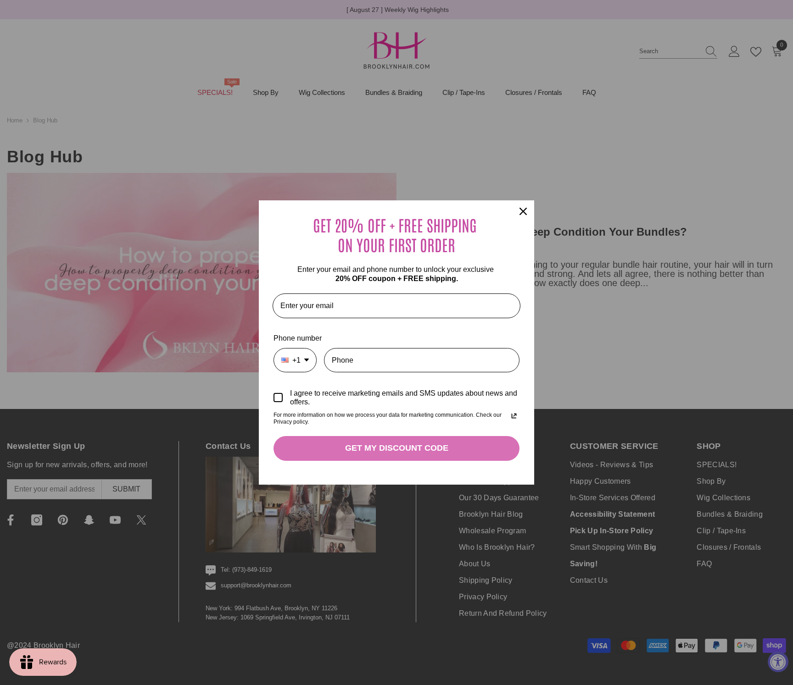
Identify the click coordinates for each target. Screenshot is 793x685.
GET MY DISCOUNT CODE (396, 448)
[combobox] (295, 360)
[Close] (523, 211)
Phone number (298, 338)
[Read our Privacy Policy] (513, 415)
